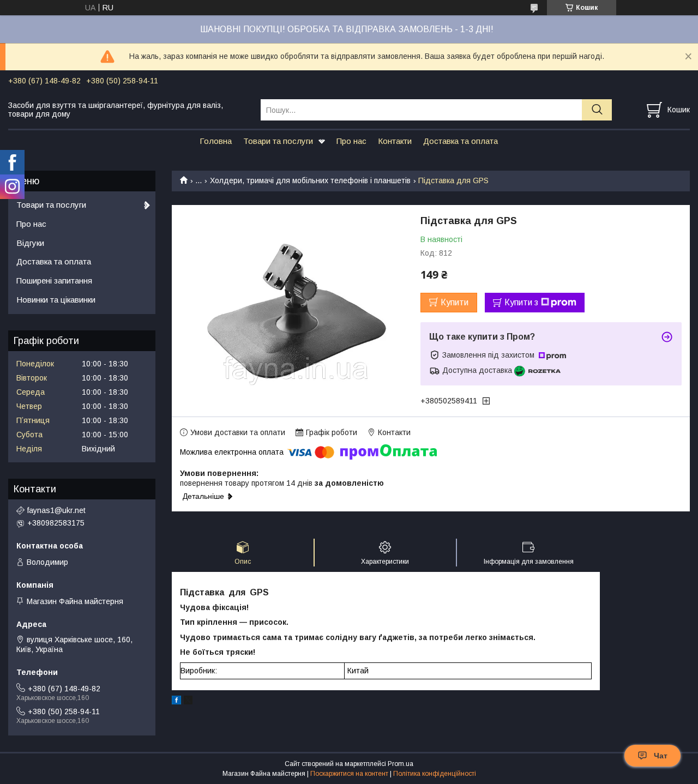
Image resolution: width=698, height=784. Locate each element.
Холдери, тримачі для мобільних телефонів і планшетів (310, 180)
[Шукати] (597, 109)
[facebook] (176, 701)
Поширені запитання (54, 280)
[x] (188, 701)
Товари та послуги (278, 141)
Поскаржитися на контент (349, 773)
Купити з (521, 302)
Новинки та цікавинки (55, 299)
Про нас (351, 141)
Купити (454, 302)
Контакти (395, 141)
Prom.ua (400, 764)
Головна (216, 141)
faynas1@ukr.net (56, 510)
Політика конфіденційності (434, 773)
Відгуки (30, 243)
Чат (660, 755)
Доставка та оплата (460, 141)
